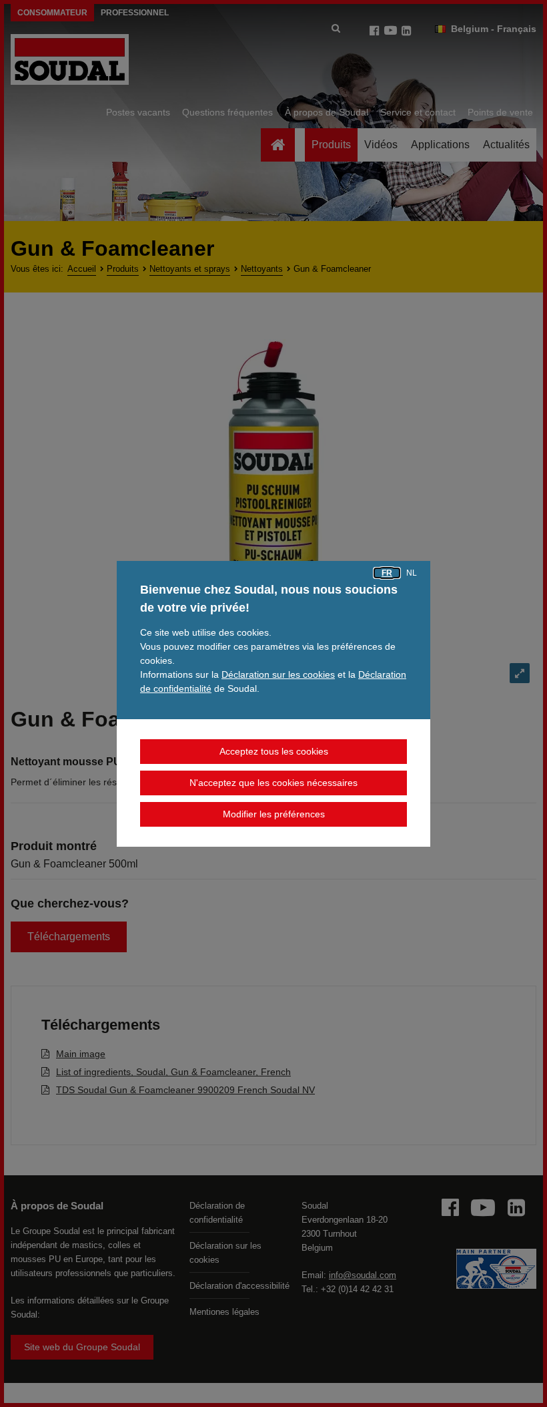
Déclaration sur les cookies (278, 674)
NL (411, 573)
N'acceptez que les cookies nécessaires (273, 782)
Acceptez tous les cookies (273, 751)
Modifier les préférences (274, 814)
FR (387, 573)
